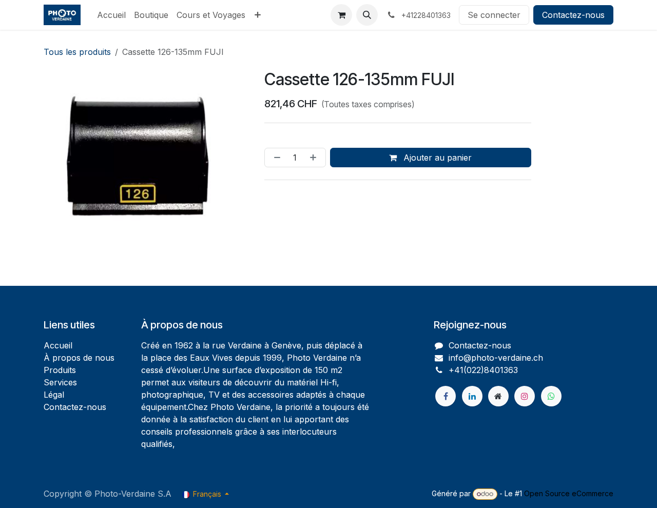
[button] (367, 15)
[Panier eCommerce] (341, 15)
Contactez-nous (573, 15)
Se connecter (494, 15)
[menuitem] (111, 15)
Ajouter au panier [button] (436, 157)
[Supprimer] (275, 157)
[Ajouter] (315, 157)
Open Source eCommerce (568, 493)
